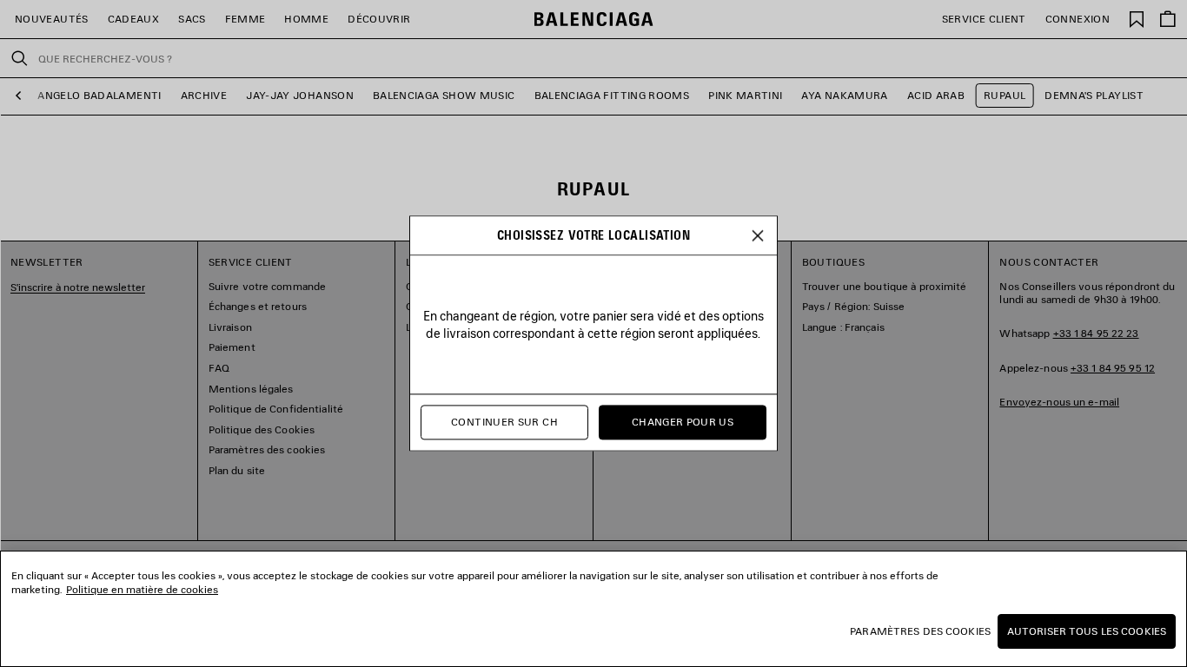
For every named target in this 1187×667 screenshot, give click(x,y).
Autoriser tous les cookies (1086, 630)
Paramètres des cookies (920, 630)
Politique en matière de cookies (142, 589)
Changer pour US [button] (682, 422)
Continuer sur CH (504, 422)
